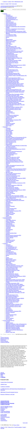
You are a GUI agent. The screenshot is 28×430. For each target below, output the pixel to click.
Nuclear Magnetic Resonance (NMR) (13, 60)
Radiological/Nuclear (7, 217)
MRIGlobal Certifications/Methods (13, 328)
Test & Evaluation (18, 427)
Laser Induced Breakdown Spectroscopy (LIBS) (16, 31)
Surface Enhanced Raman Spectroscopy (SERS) (16, 65)
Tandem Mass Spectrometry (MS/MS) (13, 103)
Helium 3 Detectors (10, 221)
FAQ (13, 1)
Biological (5, 126)
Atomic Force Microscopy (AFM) (13, 157)
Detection (8, 203)
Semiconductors (9, 223)
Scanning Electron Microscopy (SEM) (13, 48)
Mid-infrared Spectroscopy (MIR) (13, 270)
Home (1, 334)
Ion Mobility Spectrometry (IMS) (12, 95)
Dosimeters (8, 230)
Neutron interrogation (10, 261)
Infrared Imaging (9, 39)
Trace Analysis (9, 319)
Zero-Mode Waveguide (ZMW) (12, 180)
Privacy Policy (16, 425)
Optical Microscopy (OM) (11, 46)
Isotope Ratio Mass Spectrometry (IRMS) (14, 96)
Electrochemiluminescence (11, 147)
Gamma (7, 257)
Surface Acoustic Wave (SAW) (12, 301)
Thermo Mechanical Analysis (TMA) (13, 109)
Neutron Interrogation (10, 41)
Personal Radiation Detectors (12, 236)
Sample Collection (9, 121)
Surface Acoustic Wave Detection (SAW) (14, 84)
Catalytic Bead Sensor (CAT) (12, 69)
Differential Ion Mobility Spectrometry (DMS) (15, 90)
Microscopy (8, 45)
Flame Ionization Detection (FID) (12, 73)
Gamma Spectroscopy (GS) (11, 55)
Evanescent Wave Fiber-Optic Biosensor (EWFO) (16, 168)
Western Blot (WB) (10, 154)
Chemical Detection (5, 337)
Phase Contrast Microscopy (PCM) (13, 159)
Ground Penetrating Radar (11, 116)
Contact (9, 1)
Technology (8, 14)
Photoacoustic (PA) (10, 272)
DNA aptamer (9, 167)
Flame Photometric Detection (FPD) (13, 74)
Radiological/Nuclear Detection (4, 340)
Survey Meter (8, 242)
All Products (3, 419)
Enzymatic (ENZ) (9, 72)
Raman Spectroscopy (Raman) (12, 62)
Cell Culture (8, 129)
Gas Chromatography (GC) (11, 17)
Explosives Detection (5, 342)
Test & (3, 376)
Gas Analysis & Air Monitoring (12, 115)
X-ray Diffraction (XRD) (11, 34)
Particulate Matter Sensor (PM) (12, 81)
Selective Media (9, 132)
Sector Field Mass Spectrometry (12, 102)
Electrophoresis (9, 136)
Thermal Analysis (9, 105)
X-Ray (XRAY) (9, 44)
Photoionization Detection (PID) (12, 82)
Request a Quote (4, 407)
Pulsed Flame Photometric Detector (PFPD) (15, 83)
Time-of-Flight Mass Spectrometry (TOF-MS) (15, 104)
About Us (5, 1)
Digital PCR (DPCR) (10, 166)
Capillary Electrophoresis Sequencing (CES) (15, 165)
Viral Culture (8, 135)
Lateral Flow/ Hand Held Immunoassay (14, 151)
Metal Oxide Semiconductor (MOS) (13, 77)
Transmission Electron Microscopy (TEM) (14, 161)
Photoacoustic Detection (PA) (12, 61)
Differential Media (9, 130)
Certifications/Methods (5, 411)
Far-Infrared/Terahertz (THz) (12, 54)
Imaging (7, 37)
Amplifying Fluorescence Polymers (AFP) (14, 51)
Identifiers (8, 234)
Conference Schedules (5, 386)
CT (6, 38)
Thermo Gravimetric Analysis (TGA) (13, 108)
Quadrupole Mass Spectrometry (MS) (13, 100)
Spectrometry (8, 88)
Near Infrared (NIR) (10, 59)
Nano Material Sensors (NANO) (12, 80)
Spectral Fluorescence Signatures (12, 188)
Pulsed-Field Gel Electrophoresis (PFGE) (14, 139)
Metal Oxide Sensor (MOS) (11, 297)
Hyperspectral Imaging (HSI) (12, 56)
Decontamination (9, 111)
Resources (3, 418)
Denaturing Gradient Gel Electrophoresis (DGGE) (16, 137)
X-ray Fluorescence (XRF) (11, 35)
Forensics (8, 114)
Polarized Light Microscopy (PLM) (13, 47)
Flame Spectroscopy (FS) (11, 25)
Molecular (8, 163)
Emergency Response (10, 112)
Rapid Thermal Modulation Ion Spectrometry (15, 101)
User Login (14, 3)
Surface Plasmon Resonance (11, 153)
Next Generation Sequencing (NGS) (13, 173)
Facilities (2, 410)
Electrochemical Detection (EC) (12, 70)
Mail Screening (9, 118)
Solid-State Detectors (10, 224)
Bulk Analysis (9, 308)
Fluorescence (8, 63)
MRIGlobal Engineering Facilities (13, 327)
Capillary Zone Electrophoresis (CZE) (13, 89)
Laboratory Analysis (10, 117)
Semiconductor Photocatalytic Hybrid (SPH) (15, 86)
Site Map (2, 428)
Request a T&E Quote (10, 332)
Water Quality (8, 125)
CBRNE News (4, 384)
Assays (7, 164)
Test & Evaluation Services (8, 320)
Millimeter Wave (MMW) (11, 40)
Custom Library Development (7, 382)
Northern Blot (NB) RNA (11, 174)
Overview (8, 321)
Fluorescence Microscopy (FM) (12, 158)
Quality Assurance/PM (5, 412)
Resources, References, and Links (7, 394)
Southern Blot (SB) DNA (11, 179)
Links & (3, 373)
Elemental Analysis (10, 21)
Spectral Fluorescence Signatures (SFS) (14, 67)
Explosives (5, 243)
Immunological (9, 144)
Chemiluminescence (10, 53)
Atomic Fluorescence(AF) (11, 24)
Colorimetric (8, 20)
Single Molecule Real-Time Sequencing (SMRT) (16, 178)
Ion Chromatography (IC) (11, 18)
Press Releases (4, 415)
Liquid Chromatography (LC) (12, 19)
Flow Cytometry (9, 143)
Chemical (5, 13)
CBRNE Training (9, 322)
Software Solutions (10, 124)
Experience (3, 409)
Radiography (8, 42)
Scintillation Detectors (10, 222)
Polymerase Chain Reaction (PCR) (13, 175)
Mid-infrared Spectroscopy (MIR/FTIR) (14, 58)
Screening (8, 122)
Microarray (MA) (9, 172)
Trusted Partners (4, 420)
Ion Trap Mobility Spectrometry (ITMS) (14, 98)
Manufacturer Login (19, 1)
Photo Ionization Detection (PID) (12, 300)
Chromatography (9, 16)
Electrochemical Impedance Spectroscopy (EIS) (15, 182)
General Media (9, 131)
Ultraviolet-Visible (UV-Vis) (11, 66)
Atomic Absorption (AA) (11, 23)
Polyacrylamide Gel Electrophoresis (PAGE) (15, 138)
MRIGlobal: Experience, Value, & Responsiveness (16, 324)
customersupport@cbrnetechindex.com (9, 6)
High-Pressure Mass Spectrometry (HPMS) (15, 94)
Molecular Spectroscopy (11, 49)
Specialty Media (9, 133)
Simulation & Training (10, 87)
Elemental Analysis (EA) (11, 140)
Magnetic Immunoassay (10, 152)
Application (8, 110)
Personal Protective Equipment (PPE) (13, 119)
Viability (7, 215)
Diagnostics (8, 205)
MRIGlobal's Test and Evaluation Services (9, 392)
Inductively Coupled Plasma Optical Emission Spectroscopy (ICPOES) (15, 29)
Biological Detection (5, 338)
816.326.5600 (3, 7)
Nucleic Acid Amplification (11, 177)
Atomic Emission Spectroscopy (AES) (14, 52)
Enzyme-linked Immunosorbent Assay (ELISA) (15, 149)
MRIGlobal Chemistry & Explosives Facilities (15, 325)
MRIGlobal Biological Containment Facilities (15, 326)
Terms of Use (11, 427)
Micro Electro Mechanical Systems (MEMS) (15, 79)
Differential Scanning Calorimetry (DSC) (14, 107)
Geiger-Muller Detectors (11, 220)
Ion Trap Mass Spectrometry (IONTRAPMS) (15, 97)
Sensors (7, 68)
